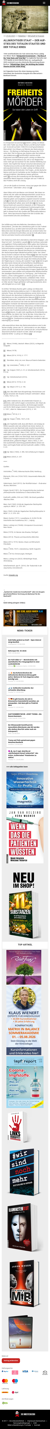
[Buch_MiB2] (24, 1283)
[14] (8, 312)
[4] (31, 188)
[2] (18, 155)
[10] (33, 255)
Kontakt (37, 1425)
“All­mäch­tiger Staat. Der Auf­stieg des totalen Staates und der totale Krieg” (23, 65)
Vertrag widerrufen (11, 1360)
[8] (33, 235)
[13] (36, 297)
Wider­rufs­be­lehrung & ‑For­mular (19, 1425)
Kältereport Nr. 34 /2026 (17, 651)
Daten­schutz (40, 1421)
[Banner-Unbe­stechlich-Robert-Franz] (23, 967)
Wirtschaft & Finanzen (36, 36)
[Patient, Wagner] (24, 836)
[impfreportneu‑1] (24, 1082)
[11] (37, 261)
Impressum (31, 1421)
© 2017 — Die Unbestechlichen (13, 1421)
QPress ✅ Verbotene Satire (17, 666)
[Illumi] (24, 1228)
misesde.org (13, 575)
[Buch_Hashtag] (24, 1172)
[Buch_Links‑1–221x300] (19, 1126)
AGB (35, 1423)
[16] (30, 334)
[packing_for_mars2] (24, 1331)
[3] (9, 176)
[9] (29, 242)
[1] (24, 143)
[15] (9, 318)
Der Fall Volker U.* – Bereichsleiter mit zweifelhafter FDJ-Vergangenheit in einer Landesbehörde (24, 662)
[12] (23, 284)
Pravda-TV (11, 681)
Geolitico (11, 744)
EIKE (9, 653)
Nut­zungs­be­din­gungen (21, 1423)
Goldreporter (12, 644)
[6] (34, 203)
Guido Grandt (12, 718)
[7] (31, 209)
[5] (7, 201)
